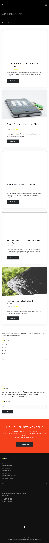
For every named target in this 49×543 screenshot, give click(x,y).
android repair (10, 392)
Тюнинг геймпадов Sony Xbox (9, 467)
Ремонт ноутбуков (6, 470)
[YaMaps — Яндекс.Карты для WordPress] (24, 527)
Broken (18, 392)
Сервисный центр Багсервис (26, 538)
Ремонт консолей (6, 463)
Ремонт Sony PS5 (6, 473)
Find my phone (33, 392)
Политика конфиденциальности (16, 539)
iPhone (38, 392)
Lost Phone (8, 394)
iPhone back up (42, 392)
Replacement (15, 394)
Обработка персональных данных (32, 539)
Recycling (11, 394)
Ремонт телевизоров (7, 462)
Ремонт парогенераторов (8, 478)
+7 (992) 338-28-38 (7, 498)
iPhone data (4, 394)
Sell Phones (25, 394)
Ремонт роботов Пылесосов (9, 475)
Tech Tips (16, 69)
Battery (16, 392)
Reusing (18, 394)
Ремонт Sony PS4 (6, 472)
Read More (13, 80)
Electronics (29, 392)
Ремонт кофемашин (7, 477)
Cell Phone (23, 392)
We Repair (16, 129)
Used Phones (5, 350)
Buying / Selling (5, 344)
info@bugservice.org (8, 501)
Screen (21, 394)
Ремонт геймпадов (7, 468)
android (4, 392)
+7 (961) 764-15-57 (7, 499)
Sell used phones (32, 394)
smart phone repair (14, 396)
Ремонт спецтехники (7, 465)
